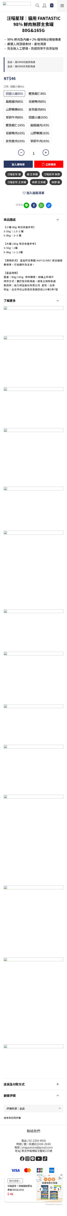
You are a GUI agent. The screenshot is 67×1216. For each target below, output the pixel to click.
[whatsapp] (41, 205)
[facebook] (34, 205)
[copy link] (49, 205)
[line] (26, 205)
